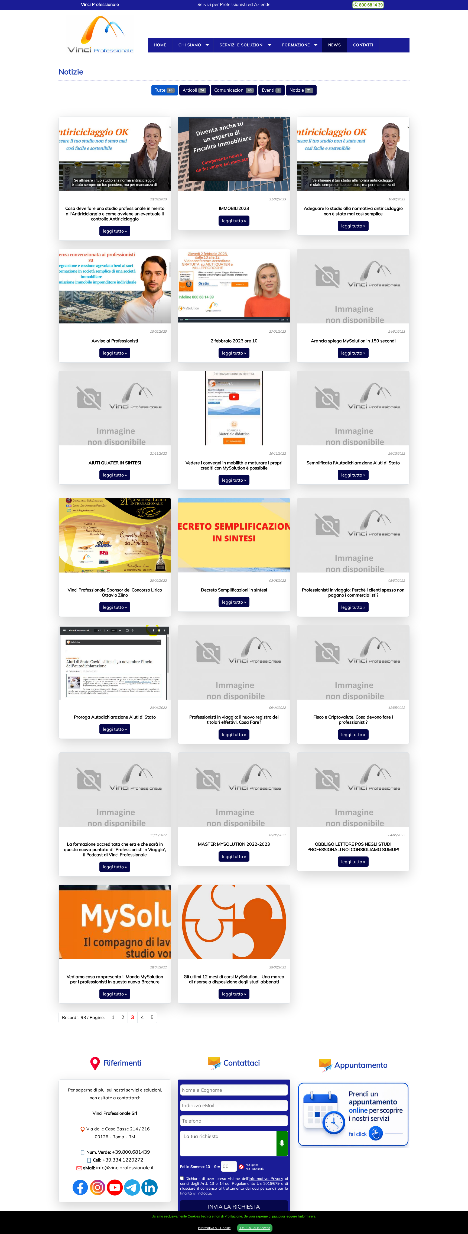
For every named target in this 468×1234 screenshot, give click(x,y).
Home (160, 44)
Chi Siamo (189, 44)
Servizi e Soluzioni (242, 44)
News (334, 44)
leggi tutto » (115, 231)
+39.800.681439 (131, 1152)
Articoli (193, 90)
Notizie (300, 90)
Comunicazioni (233, 90)
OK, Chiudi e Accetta (254, 1228)
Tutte (164, 90)
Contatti (363, 44)
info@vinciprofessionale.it (125, 1167)
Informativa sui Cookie (214, 1228)
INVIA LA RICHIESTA (234, 1206)
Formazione (296, 44)
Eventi (271, 90)
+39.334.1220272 (122, 1160)
